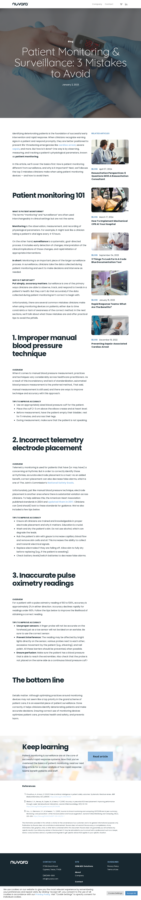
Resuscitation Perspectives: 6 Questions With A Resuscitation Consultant (109, 176)
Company (79, 875)
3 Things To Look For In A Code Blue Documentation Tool (108, 261)
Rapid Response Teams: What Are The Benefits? (108, 305)
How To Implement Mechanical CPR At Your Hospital (109, 222)
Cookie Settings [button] (115, 893)
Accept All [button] (131, 893)
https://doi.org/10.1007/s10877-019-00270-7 (48, 816)
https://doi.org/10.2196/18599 (60, 797)
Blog (70, 41)
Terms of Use (112, 869)
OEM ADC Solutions (84, 866)
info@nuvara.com (50, 879)
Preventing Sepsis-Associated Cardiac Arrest (109, 345)
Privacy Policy (113, 866)
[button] (100, 756)
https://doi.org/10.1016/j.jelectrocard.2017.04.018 (43, 807)
